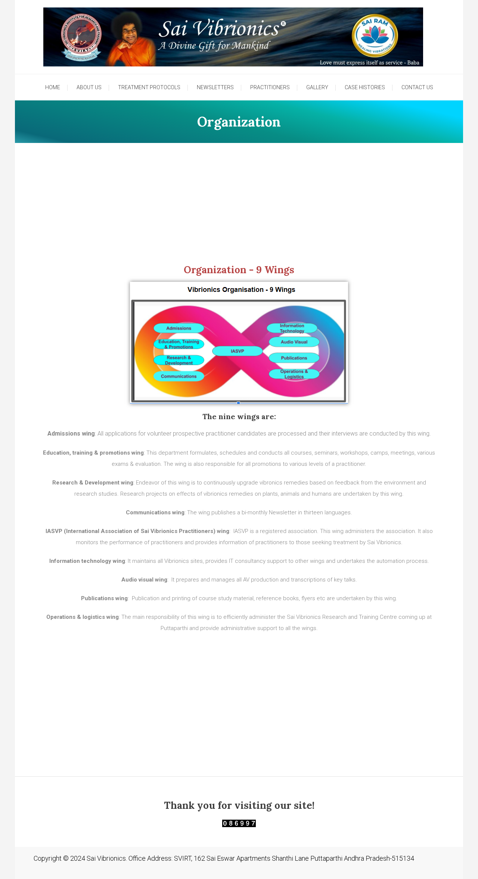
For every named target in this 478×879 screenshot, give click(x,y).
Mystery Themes (138, 869)
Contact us (417, 87)
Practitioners (270, 87)
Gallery (317, 87)
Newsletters (215, 87)
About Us (89, 87)
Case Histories (365, 87)
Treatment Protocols (149, 87)
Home (52, 87)
